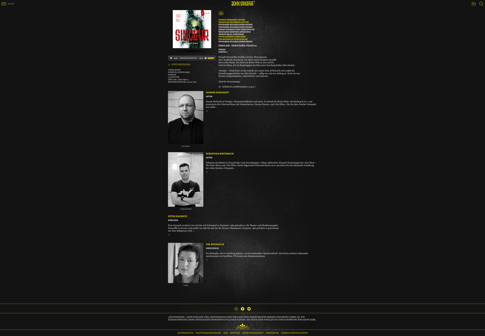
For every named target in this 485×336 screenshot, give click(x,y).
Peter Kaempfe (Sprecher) (232, 36)
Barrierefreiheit (253, 332)
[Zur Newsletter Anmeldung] (473, 4)
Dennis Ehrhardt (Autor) (232, 19)
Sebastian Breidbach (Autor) (234, 22)
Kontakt (235, 332)
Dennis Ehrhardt (217, 92)
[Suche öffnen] (481, 4)
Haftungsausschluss (208, 332)
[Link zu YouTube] (249, 308)
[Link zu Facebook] (242, 308)
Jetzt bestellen (181, 64)
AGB (225, 332)
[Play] (171, 58)
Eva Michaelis (215, 244)
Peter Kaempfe (177, 216)
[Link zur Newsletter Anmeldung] (236, 308)
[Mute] (205, 58)
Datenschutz (185, 332)
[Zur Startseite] (242, 3)
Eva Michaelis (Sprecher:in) (233, 39)
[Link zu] (185, 117)
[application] (192, 58)
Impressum (272, 332)
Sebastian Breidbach (220, 153)
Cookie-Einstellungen (294, 332)
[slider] (211, 58)
